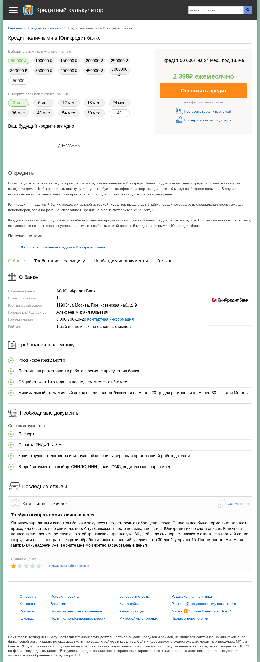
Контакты (27, 604)
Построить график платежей (207, 111)
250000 (118, 61)
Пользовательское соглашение (76, 611)
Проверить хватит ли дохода (207, 120)
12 (64, 103)
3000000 (119, 69)
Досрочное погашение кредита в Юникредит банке (63, 247)
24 (114, 103)
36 (14, 113)
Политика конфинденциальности (78, 618)
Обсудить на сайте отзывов (69, 566)
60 (89, 113)
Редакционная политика (192, 596)
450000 (93, 71)
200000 (93, 61)
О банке (16, 260)
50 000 (17, 61)
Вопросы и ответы (134, 596)
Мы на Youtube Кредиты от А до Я (202, 611)
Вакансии (58, 604)
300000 (17, 71)
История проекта (65, 596)
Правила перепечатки (190, 618)
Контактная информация (110, 319)
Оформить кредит (204, 90)
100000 (42, 61)
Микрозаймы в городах (138, 618)
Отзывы (165, 260)
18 (89, 103)
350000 (42, 71)
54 (64, 113)
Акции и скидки (131, 611)
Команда (27, 618)
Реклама (27, 611)
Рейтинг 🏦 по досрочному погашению (204, 604)
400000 (67, 71)
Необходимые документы (121, 260)
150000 (67, 61)
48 (39, 113)
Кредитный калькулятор (69, 10)
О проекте (28, 596)
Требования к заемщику (59, 260)
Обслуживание (238, 504)
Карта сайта (129, 604)
